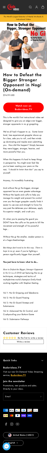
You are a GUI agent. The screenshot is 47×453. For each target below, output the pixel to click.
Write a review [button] (23, 341)
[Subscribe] (41, 396)
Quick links (10, 360)
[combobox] (30, 8)
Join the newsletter (14, 381)
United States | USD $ (23, 435)
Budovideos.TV (12, 367)
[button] (4, 7)
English (11, 442)
